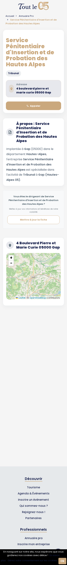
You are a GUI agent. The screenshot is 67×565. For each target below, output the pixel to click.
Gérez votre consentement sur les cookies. (33, 560)
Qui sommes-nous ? (33, 506)
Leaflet (21, 297)
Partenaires (33, 518)
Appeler (35, 106)
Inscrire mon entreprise (34, 544)
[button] (11, 258)
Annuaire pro (34, 538)
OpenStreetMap (37, 297)
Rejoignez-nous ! (33, 512)
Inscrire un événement (33, 500)
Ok (62, 561)
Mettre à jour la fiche (33, 219)
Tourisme (33, 487)
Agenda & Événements (33, 493)
